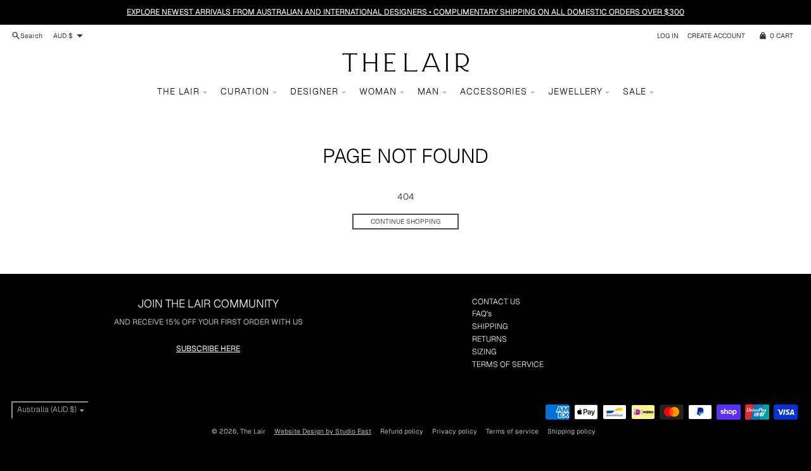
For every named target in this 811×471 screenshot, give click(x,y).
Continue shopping (405, 221)
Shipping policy (571, 431)
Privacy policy (454, 431)
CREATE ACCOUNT (716, 35)
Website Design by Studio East (322, 431)
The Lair (252, 431)
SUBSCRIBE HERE (208, 349)
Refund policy (401, 431)
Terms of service (512, 431)
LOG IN (668, 35)
